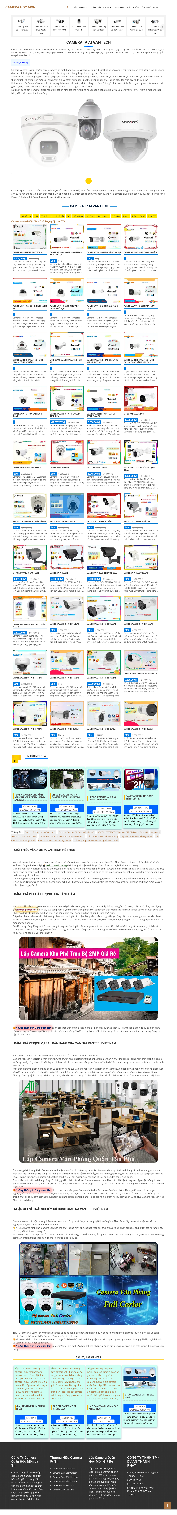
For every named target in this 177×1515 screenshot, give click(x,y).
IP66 (36, 216)
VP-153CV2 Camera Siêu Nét (138, 521)
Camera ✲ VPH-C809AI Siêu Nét (139, 306)
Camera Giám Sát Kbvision (65, 1481)
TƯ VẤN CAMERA (77, 7)
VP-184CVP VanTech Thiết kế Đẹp (29, 521)
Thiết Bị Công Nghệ (142, 7)
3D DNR (44, 216)
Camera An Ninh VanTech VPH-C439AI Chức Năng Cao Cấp (139, 361)
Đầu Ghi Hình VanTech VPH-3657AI (140, 674)
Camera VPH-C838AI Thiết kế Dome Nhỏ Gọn (64, 307)
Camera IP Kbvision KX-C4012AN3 (40, 832)
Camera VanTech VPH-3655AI (138, 624)
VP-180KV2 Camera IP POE (62, 521)
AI (51, 216)
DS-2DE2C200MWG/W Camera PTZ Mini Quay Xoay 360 (122, 832)
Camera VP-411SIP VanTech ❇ (28, 252)
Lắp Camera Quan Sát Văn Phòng (103, 836)
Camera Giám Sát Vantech (65, 1472)
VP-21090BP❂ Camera (98, 468)
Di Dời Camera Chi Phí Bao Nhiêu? (139, 1396)
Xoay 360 (152, 216)
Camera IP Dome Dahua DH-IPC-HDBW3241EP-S (62, 836)
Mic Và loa (26, 216)
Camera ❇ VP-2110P (60, 468)
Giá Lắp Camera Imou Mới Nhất (30, 1407)
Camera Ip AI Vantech (88, 42)
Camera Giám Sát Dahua (64, 1468)
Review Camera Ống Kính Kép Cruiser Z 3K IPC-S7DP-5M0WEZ (30, 796)
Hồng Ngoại (78, 216)
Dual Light (60, 216)
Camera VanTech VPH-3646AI (64, 624)
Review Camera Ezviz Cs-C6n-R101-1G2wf (103, 798)
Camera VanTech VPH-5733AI (27, 729)
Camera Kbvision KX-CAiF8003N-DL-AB (76, 832)
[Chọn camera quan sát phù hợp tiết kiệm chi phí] (163, 26)
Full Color (90, 216)
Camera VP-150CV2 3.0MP (136, 573)
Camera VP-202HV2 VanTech (27, 468)
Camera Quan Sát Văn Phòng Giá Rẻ (54, 840)
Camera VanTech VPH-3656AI (101, 624)
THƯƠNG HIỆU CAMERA (99, 7)
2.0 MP (126, 216)
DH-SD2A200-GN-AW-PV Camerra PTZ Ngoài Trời (66, 796)
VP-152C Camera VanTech (26, 573)
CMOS (142, 216)
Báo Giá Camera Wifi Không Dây (64, 1407)
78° (68, 216)
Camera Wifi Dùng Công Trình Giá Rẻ (139, 797)
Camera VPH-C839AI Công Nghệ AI (140, 252)
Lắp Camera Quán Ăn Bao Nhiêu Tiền (103, 1407)
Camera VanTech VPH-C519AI (64, 729)
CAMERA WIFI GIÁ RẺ (122, 7)
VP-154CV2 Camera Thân (99, 521)
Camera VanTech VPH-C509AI (138, 729)
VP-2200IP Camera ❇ (134, 414)
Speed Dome (103, 216)
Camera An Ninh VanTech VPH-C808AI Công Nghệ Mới (28, 361)
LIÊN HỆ (156, 7)
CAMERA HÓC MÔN (20, 7)
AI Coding (116, 216)
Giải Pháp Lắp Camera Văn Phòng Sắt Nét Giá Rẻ (96, 840)
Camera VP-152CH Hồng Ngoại (102, 573)
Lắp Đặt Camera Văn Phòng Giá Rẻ (136, 836)
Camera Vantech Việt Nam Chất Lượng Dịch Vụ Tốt (38, 221)
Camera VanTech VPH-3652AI (64, 678)
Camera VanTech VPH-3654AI (27, 678)
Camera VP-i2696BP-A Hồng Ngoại (104, 252)
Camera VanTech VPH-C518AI (101, 729)
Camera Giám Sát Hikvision (65, 1477)
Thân (134, 216)
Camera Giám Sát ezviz (63, 1489)
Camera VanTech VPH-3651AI (101, 678)
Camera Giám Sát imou (63, 1485)
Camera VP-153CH (59, 573)
